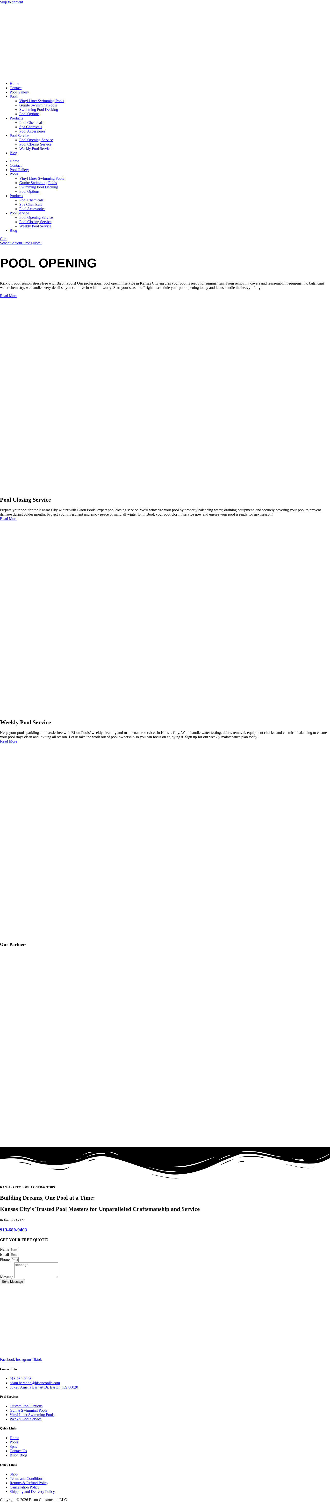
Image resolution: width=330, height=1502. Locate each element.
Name (5, 1249)
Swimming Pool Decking (38, 109)
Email (5, 1254)
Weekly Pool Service (35, 148)
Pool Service (19, 135)
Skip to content (11, 2)
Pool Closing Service (35, 144)
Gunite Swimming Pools (38, 105)
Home (14, 83)
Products (16, 118)
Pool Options (29, 114)
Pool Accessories (32, 131)
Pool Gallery (19, 92)
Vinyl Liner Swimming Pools (41, 101)
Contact (16, 88)
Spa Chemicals (30, 127)
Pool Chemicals (31, 122)
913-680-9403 (13, 1229)
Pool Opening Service (36, 140)
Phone (5, 1259)
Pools (14, 96)
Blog (13, 153)
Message (7, 1277)
